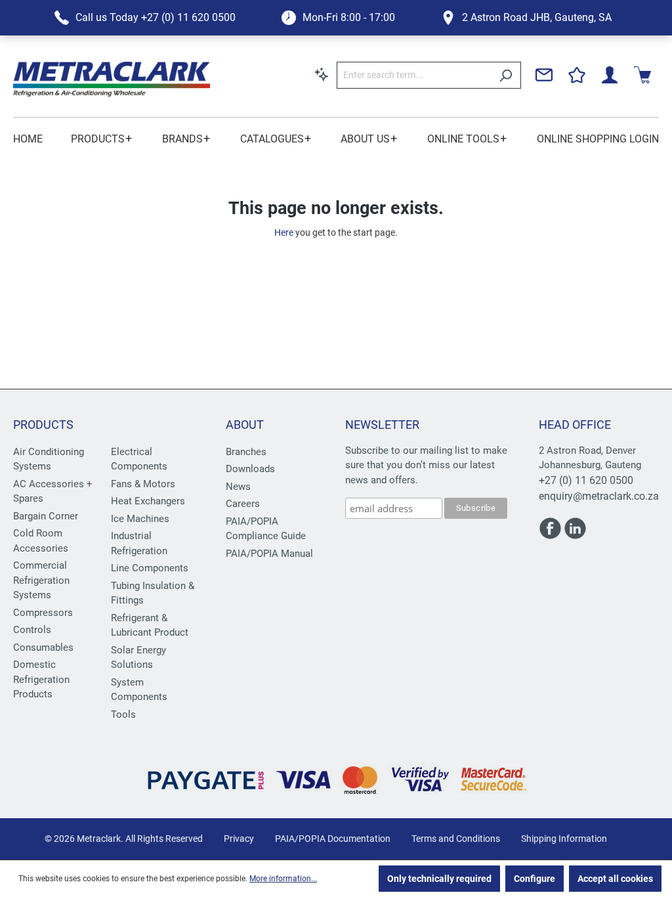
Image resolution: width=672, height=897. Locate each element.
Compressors (43, 613)
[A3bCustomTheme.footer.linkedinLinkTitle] (575, 534)
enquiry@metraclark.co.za (599, 496)
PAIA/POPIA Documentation (332, 838)
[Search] (505, 75)
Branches (246, 452)
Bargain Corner (45, 516)
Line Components (149, 568)
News (238, 486)
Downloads (250, 469)
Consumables (43, 647)
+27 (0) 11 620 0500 (586, 480)
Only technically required (439, 878)
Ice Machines (140, 519)
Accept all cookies (615, 878)
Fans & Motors (143, 484)
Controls (32, 630)
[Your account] (609, 74)
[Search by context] (321, 74)
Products (43, 424)
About (245, 424)
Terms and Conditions (455, 838)
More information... (283, 878)
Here (283, 232)
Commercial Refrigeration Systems (41, 580)
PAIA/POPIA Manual (269, 553)
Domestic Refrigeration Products (41, 679)
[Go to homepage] (111, 79)
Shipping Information (564, 838)
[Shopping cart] (642, 74)
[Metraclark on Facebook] (551, 534)
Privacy (239, 838)
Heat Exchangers (148, 501)
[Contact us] (544, 74)
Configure (534, 878)
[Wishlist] (576, 74)
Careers (243, 504)
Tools (123, 714)
